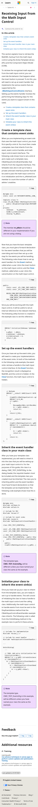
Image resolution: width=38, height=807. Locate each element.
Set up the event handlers (12, 41)
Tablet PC (10, 7)
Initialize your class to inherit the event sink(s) (19, 49)
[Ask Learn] (31, 7)
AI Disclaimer (6, 795)
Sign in (33, 3)
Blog (30, 795)
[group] (19, 204)
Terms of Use (28, 801)
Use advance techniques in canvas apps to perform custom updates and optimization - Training (18, 759)
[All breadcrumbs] (3, 7)
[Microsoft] (19, 2)
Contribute (5, 798)
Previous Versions (20, 795)
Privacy (14, 798)
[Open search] (28, 3)
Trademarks (6, 804)
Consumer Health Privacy (10, 801)
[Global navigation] (2, 3)
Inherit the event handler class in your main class (19, 45)
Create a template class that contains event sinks (18, 38)
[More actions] (34, 7)
